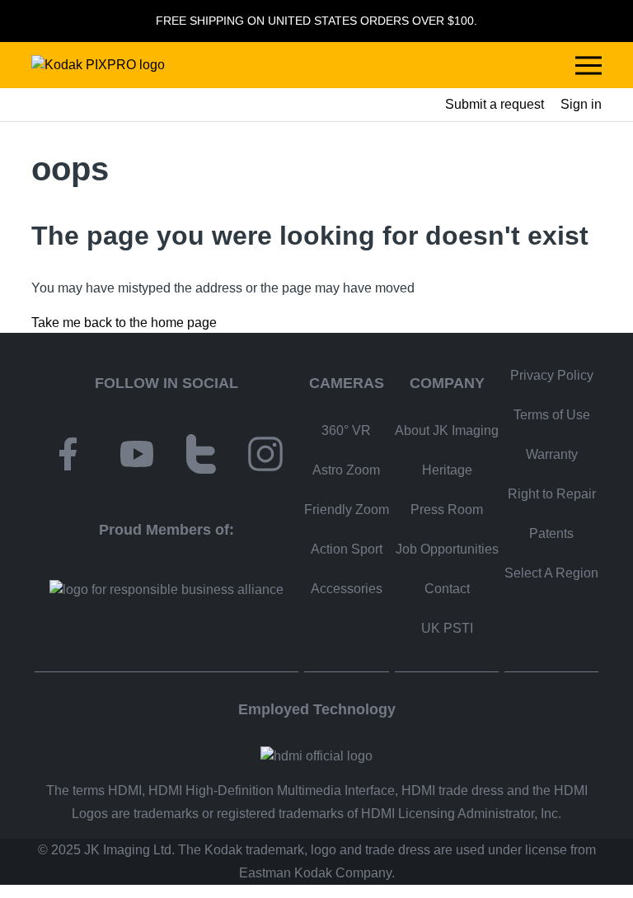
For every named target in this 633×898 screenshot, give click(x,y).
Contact (447, 589)
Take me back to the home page (124, 323)
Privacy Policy (551, 375)
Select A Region (551, 573)
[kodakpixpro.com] (98, 65)
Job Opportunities (447, 549)
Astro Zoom (346, 470)
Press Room (446, 510)
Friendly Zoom (346, 510)
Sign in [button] (581, 104)
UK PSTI (447, 628)
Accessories (346, 589)
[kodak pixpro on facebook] (67, 456)
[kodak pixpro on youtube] (137, 456)
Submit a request (494, 104)
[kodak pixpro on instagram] (265, 456)
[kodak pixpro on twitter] (201, 456)
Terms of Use (551, 415)
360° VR (346, 430)
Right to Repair (552, 494)
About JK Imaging (447, 430)
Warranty (552, 454)
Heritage (447, 470)
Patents (551, 533)
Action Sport (346, 549)
